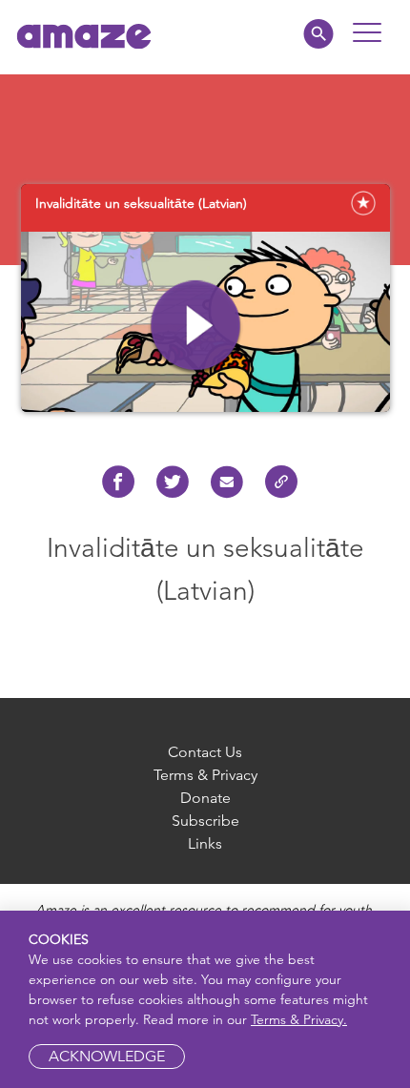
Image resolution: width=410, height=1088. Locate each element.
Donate (205, 798)
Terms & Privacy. (299, 1019)
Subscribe (205, 820)
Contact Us (205, 752)
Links (205, 843)
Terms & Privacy (205, 775)
